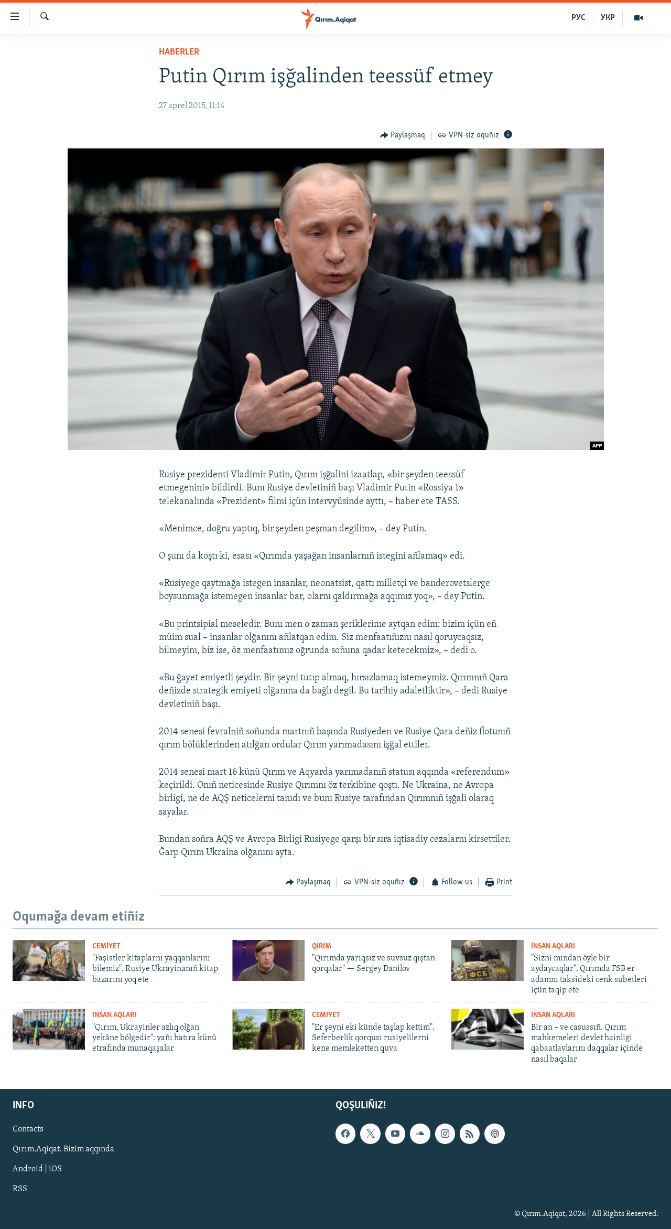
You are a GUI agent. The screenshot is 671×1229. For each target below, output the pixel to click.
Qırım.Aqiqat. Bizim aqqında (63, 1149)
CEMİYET (106, 946)
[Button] (403, 135)
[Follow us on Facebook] (345, 1133)
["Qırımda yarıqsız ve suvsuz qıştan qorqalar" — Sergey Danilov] (268, 960)
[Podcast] (494, 1133)
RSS (20, 1189)
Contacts (28, 1129)
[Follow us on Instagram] (445, 1133)
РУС (578, 18)
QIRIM (321, 946)
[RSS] (470, 1133)
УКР (608, 18)
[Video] (638, 17)
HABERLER (179, 52)
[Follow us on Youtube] (395, 1133)
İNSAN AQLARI (553, 946)
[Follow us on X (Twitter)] (370, 1133)
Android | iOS (37, 1170)
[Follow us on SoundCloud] (420, 1133)
